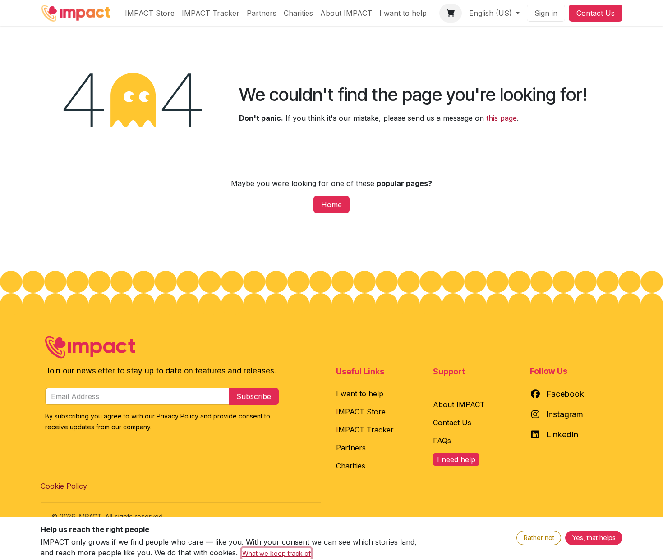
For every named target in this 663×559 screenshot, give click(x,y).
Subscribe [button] (253, 396)
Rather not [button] (539, 537)
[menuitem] (149, 13)
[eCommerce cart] (450, 13)
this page (501, 118)
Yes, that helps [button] (594, 537)
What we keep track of (276, 553)
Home (331, 204)
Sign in (545, 13)
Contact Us (595, 13)
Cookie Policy (64, 486)
